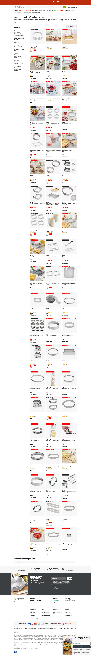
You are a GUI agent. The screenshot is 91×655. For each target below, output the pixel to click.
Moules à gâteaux (17, 29)
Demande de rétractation (46, 615)
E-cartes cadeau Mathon (69, 615)
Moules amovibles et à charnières (18, 47)
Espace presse (32, 615)
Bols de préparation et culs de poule (19, 50)
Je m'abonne (69, 578)
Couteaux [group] (51, 10)
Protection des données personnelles (30, 628)
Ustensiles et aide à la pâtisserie (17, 70)
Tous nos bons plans (68, 613)
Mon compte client (56, 609)
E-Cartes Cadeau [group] (67, 10)
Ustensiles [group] (48, 10)
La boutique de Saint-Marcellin (35, 613)
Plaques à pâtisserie (17, 36)
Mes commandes (56, 610)
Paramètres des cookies (18, 628)
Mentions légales (66, 628)
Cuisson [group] (32, 10)
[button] (75, 7)
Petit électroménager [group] (42, 10)
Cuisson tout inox (67, 609)
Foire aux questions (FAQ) (46, 612)
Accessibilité (60, 628)
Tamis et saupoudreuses (18, 66)
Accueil (15, 12)
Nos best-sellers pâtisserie (69, 610)
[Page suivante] (47, 554)
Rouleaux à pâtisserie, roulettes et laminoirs (19, 53)
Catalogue (31, 610)
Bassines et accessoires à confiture (18, 57)
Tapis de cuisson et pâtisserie (19, 35)
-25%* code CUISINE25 (50, 29)
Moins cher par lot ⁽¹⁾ (34, 29)
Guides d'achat (32, 612)
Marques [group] (72, 10)
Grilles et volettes (17, 60)
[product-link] (37, 41)
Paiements (43, 610)
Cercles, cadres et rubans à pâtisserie (19, 39)
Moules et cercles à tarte (18, 33)
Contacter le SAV (44, 613)
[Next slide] (74, 10)
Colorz (76, 628)
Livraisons (43, 609)
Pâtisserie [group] (36, 10)
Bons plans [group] (21, 10)
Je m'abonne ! (81, 646)
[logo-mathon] (19, 7)
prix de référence (24, 643)
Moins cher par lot (68, 612)
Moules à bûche (16, 42)
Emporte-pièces (17, 54)
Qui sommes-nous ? (33, 609)
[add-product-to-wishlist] (59, 29)
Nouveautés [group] (56, 10)
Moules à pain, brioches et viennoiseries (18, 45)
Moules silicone (17, 30)
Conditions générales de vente (51, 628)
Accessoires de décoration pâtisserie (18, 64)
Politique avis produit (41, 628)
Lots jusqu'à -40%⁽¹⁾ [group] (27, 10)
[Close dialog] (90, 637)
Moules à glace (16, 67)
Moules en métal (17, 32)
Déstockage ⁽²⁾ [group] (61, 10)
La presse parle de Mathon (34, 618)
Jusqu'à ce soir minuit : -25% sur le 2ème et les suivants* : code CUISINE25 (45, 3)
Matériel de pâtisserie (20, 12)
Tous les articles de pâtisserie (27, 12)
